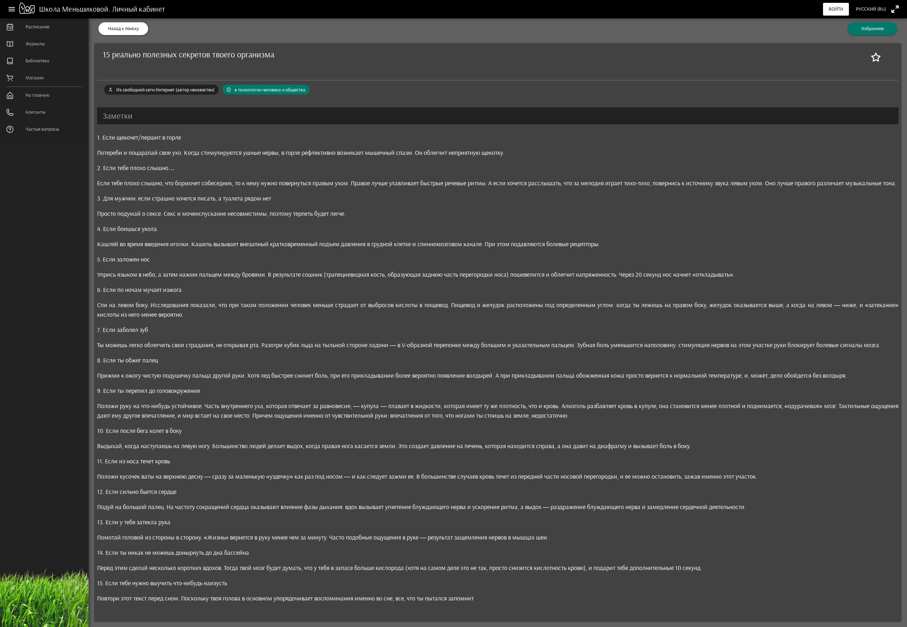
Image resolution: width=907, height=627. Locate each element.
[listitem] (44, 26)
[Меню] (11, 9)
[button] (497, 115)
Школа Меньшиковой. (75, 9)
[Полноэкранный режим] (895, 9)
